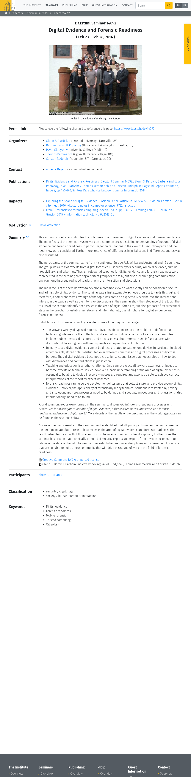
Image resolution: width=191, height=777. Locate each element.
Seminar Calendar (37, 13)
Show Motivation (49, 225)
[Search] (169, 5)
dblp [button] (85, 5)
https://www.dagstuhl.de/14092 (134, 128)
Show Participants (50, 475)
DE (184, 5)
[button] (56, 80)
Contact (127, 5)
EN (178, 5)
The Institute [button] (32, 5)
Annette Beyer (55, 169)
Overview (17, 773)
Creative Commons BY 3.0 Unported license (70, 459)
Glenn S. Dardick (57, 141)
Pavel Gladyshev (57, 150)
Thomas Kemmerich (59, 154)
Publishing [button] (69, 5)
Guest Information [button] (104, 5)
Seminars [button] (52, 5)
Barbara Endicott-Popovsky (63, 145)
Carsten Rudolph (57, 158)
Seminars (17, 13)
